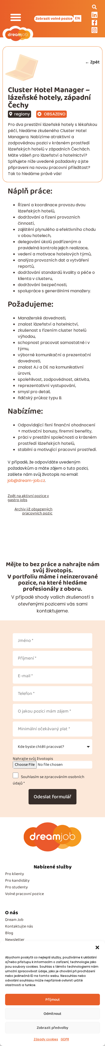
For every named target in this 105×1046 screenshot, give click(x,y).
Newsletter (14, 939)
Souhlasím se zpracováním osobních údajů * (48, 780)
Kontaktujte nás (19, 926)
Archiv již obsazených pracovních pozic (33, 511)
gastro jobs (17, 500)
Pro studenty (16, 887)
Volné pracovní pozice (24, 894)
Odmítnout (52, 1014)
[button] (97, 947)
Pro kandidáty (17, 880)
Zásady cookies (46, 1039)
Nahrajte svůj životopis (33, 759)
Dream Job (14, 919)
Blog (9, 933)
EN (77, 18)
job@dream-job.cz (26, 480)
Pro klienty (14, 874)
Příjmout (52, 1000)
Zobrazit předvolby (52, 1028)
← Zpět (92, 62)
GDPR (65, 1039)
